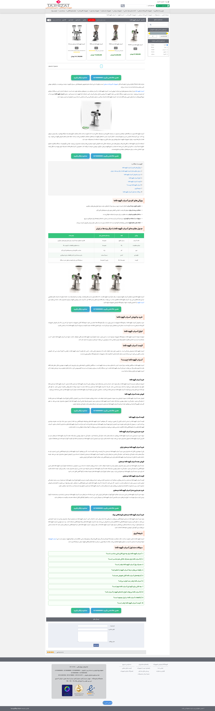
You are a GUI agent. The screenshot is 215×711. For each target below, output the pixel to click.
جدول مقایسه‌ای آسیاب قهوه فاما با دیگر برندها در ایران (126, 171)
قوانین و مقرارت (160, 671)
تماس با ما (160, 668)
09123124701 (79, 675)
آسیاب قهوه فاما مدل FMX (96, 44)
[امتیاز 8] (53, 652)
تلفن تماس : (111, 629)
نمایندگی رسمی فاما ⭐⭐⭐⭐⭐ (115, 50)
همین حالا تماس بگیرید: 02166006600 (106, 78)
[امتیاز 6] (51, 652)
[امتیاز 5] (50, 652)
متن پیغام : (112, 641)
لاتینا (158, 54)
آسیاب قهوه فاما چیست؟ (134, 185)
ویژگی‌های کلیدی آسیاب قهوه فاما (131, 168)
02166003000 (74, 673)
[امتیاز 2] (48, 652)
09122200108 (62, 675)
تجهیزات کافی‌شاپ (131, 15)
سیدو (158, 50)
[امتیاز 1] (47, 652)
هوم (158, 52)
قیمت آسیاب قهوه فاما (134, 182)
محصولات (157, 15)
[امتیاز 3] (49, 652)
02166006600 (59, 670)
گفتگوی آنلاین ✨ (107, 703)
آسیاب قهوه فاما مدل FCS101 (135, 45)
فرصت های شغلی (127, 668)
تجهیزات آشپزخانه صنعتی (145, 15)
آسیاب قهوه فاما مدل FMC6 (115, 44)
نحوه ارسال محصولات (143, 674)
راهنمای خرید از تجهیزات (143, 668)
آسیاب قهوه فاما (111, 15)
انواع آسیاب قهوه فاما (135, 178)
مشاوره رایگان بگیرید (80, 78)
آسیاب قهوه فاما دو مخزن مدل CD (76, 44)
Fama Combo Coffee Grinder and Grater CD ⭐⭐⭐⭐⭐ (76, 51)
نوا (158, 47)
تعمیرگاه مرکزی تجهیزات (126, 671)
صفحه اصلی (165, 15)
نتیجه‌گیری (138, 188)
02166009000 (76, 670)
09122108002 (70, 675)
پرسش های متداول (143, 671)
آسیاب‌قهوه (121, 15)
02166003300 (83, 673)
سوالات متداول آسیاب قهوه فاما (132, 192)
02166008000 (67, 670)
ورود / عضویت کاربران (162, 2)
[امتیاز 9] (54, 652)
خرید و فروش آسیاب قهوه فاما (132, 175)
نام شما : (112, 626)
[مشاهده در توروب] (67, 696)
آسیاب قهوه (140, 302)
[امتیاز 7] (52, 652)
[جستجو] (150, 24)
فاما (158, 45)
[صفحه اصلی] (58, 4)
